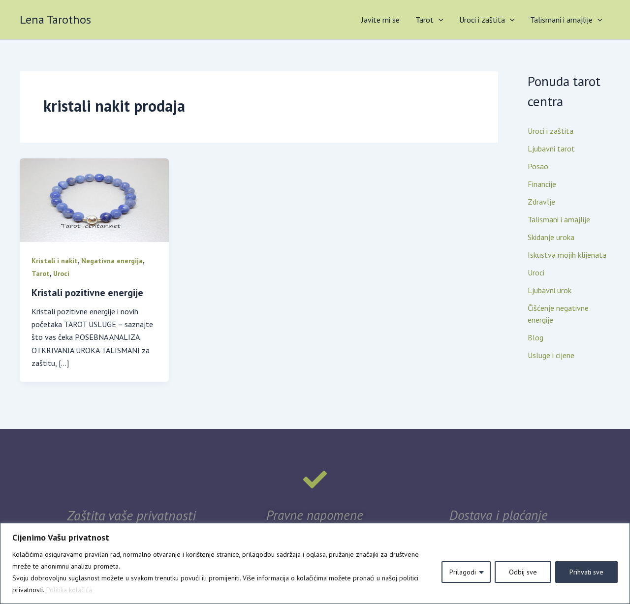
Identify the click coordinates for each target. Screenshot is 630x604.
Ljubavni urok (549, 290)
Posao (538, 166)
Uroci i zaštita (482, 20)
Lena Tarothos (55, 19)
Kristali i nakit (55, 260)
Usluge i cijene (551, 355)
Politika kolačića (69, 589)
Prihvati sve (586, 572)
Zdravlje (541, 202)
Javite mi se (380, 20)
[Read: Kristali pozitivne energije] (94, 199)
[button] (438, 19)
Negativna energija (112, 260)
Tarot (424, 20)
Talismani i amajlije (561, 20)
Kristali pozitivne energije (87, 292)
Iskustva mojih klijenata (567, 255)
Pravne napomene (314, 515)
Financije (542, 184)
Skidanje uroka (551, 237)
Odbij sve (523, 572)
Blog (535, 337)
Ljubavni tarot (551, 148)
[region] (315, 563)
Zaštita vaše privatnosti (131, 515)
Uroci (61, 273)
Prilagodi (462, 572)
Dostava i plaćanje (498, 515)
